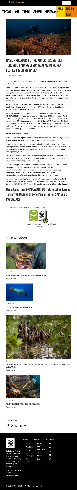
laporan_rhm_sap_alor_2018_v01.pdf (41, 224)
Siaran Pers (28, 460)
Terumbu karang (20, 207)
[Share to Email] (24, 426)
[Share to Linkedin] (20, 426)
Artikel (29, 443)
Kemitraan (50, 11)
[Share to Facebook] (8, 426)
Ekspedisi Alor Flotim (36, 207)
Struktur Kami (40, 444)
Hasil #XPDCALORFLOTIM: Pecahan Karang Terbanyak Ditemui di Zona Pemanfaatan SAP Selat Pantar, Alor (38, 194)
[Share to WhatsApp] (16, 426)
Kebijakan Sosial (41, 450)
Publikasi (29, 447)
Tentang (6, 11)
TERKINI (26, 11)
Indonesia (20, 2)
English (12, 2)
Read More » (11, 278)
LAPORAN (37, 11)
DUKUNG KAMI (70, 11)
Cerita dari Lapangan (30, 453)
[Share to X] (12, 426)
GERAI (60, 9)
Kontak (40, 455)
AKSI (17, 11)
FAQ (39, 459)
